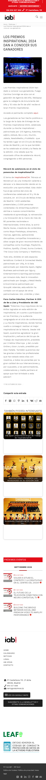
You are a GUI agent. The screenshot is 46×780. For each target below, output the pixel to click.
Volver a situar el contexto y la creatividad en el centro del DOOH (28, 580)
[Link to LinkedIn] (25, 777)
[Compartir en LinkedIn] (23, 401)
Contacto (8, 665)
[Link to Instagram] (29, 777)
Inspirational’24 (22, 177)
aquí (36, 113)
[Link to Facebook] (33, 777)
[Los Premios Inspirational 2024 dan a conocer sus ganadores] (22, 70)
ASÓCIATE (12, 6)
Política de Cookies (10, 770)
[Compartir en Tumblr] (27, 401)
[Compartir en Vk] (32, 401)
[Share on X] (10, 401)
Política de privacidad (26, 770)
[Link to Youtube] (37, 777)
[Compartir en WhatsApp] (14, 401)
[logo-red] (10, 17)
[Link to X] (18, 777)
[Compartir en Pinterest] (19, 401)
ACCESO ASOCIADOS (29, 6)
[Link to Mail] (41, 777)
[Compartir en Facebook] (6, 401)
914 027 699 (12, 686)
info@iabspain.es (15, 688)
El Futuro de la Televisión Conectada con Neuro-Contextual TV (28, 595)
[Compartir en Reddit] (36, 401)
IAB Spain (7, 662)
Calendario (9, 653)
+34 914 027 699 (13, 10)
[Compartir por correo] (40, 401)
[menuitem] (24, 1)
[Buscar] (35, 17)
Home (6, 650)
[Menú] (41, 17)
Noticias (7, 656)
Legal (6, 659)
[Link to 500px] (21, 777)
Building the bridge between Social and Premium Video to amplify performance (28, 611)
